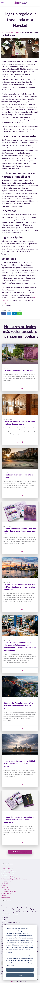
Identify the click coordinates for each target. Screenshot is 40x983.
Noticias (4, 32)
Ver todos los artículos (20, 852)
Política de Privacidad (7, 869)
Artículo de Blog (15, 32)
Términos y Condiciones (8, 871)
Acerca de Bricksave (7, 873)
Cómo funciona (6, 881)
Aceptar (20, 970)
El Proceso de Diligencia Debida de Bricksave (14, 879)
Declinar (20, 975)
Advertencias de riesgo (8, 877)
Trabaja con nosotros (7, 875)
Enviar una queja (6, 893)
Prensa (3, 895)
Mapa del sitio (5, 897)
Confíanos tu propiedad (8, 891)
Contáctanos (5, 889)
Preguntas (4, 887)
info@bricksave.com (9, 303)
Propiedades (5, 883)
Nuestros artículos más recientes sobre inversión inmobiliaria (20, 331)
